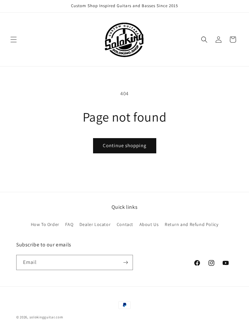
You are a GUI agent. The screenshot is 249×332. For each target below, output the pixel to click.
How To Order (45, 224)
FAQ (69, 224)
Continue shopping (125, 145)
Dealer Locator (95, 224)
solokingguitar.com (46, 317)
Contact (125, 224)
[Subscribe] (125, 262)
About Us (149, 224)
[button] (13, 39)
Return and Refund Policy (191, 224)
